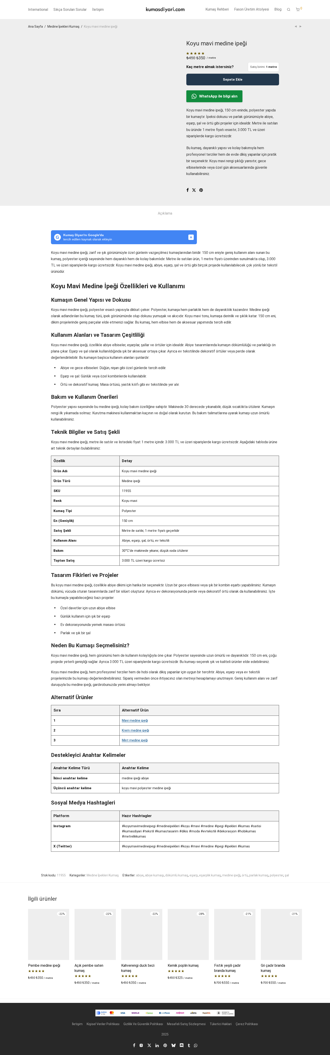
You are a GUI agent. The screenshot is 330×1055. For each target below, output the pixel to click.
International (38, 9)
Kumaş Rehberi (217, 9)
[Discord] (182, 1045)
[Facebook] (134, 1045)
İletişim (98, 9)
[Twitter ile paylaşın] (194, 190)
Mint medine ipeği (135, 740)
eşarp (193, 875)
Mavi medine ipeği (135, 720)
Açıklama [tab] (165, 213)
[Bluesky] (174, 1045)
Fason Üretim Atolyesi (251, 9)
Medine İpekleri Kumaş (63, 26)
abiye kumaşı (154, 875)
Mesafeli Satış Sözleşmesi (186, 1024)
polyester (276, 875)
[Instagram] (141, 1045)
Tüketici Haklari (221, 1024)
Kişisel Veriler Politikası (103, 1024)
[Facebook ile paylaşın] (187, 190)
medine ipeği (231, 875)
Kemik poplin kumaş (183, 965)
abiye (140, 875)
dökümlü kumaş (176, 875)
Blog (278, 9)
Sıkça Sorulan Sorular (70, 9)
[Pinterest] (165, 1045)
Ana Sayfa (35, 26)
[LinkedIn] (157, 1045)
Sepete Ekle (232, 80)
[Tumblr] (189, 1045)
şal (287, 875)
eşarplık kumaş (210, 875)
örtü (245, 875)
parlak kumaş (258, 875)
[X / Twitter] (149, 1045)
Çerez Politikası (247, 1024)
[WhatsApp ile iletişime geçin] (195, 1045)
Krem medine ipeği (135, 730)
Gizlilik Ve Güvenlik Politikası (143, 1024)
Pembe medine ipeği (44, 965)
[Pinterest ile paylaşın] (201, 190)
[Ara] (288, 9)
